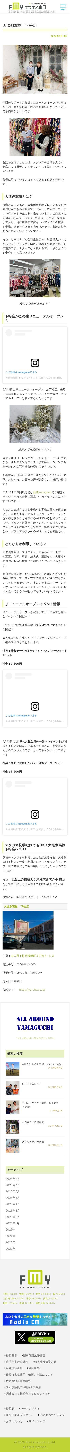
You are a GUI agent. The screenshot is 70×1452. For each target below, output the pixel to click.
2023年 (10, 1242)
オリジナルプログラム (20, 1415)
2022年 (10, 1248)
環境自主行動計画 (17, 1361)
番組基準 (11, 1355)
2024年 (10, 1236)
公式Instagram (42, 492)
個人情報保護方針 (45, 1361)
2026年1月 (12, 1223)
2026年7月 (13, 1185)
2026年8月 (13, 1178)
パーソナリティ (30, 1408)
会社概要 (34, 1368)
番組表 (10, 1408)
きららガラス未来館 (33, 1141)
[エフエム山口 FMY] (31, 7)
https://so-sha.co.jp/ (32, 989)
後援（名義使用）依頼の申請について (29, 1374)
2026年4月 (13, 1204)
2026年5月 (13, 1197)
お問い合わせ (14, 1421)
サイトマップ (37, 1421)
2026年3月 (13, 1210)
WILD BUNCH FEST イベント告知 (42, 1064)
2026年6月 (13, 1191)
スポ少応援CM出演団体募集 (23, 1387)
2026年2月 (13, 1217)
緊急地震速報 (14, 1368)
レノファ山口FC (31, 1083)
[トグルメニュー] (63, 9)
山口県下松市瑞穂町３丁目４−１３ (32, 955)
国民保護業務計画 (34, 1355)
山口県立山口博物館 (33, 1122)
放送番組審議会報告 (18, 1381)
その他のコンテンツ (52, 1415)
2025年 (10, 1229)
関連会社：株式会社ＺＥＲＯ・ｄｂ (28, 1393)
